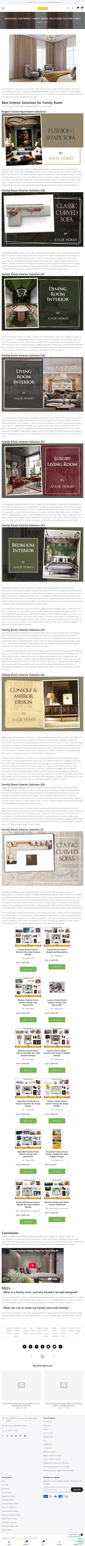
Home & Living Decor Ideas (64, 1332)
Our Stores (6, 1489)
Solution (22, 787)
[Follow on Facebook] (3, 1435)
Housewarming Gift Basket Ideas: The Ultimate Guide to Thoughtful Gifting (64, 1404)
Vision (45, 1429)
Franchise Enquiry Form (10, 1526)
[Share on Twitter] (30, 1347)
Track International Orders (11, 1515)
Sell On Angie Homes (9, 1518)
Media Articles (48, 1437)
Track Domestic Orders (10, 1511)
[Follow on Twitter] (7, 1435)
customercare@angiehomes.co (51, 2)
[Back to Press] (42, 1356)
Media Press (47, 1444)
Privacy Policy (6, 1492)
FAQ (44, 1440)
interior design (71, 1329)
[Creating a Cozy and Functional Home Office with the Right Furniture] (53, 1356)
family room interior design (46, 1332)
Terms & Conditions (9, 1507)
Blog (3, 1481)
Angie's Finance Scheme (52, 1459)
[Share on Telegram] (48, 1347)
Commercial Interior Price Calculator (56, 1467)
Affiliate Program (49, 1452)
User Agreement (7, 1500)
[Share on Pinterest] (36, 1347)
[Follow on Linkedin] (16, 1435)
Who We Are (47, 1422)
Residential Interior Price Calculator (56, 1463)
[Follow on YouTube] (25, 1435)
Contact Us (47, 1448)
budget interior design (39, 1330)
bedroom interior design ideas (17, 1332)
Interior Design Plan (78, 1330)
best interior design (26, 1330)
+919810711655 (32, 2)
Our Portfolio (48, 1433)
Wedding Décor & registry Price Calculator (58, 1470)
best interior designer (33, 1330)
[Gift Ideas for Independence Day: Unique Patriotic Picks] (31, 1356)
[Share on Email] (54, 1347)
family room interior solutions (55, 1332)
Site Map (5, 1485)
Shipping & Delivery (8, 1496)
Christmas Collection (9, 1522)
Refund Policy (6, 1530)
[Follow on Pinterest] (20, 1435)
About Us (46, 1425)
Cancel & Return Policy (10, 1504)
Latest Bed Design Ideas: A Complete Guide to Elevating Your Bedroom (21, 1404)
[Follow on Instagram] (12, 1435)
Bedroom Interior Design (10, 1330)
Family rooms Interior (10, 787)
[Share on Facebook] (24, 1347)
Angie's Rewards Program (52, 1455)
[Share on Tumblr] (42, 1347)
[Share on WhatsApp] (60, 1347)
